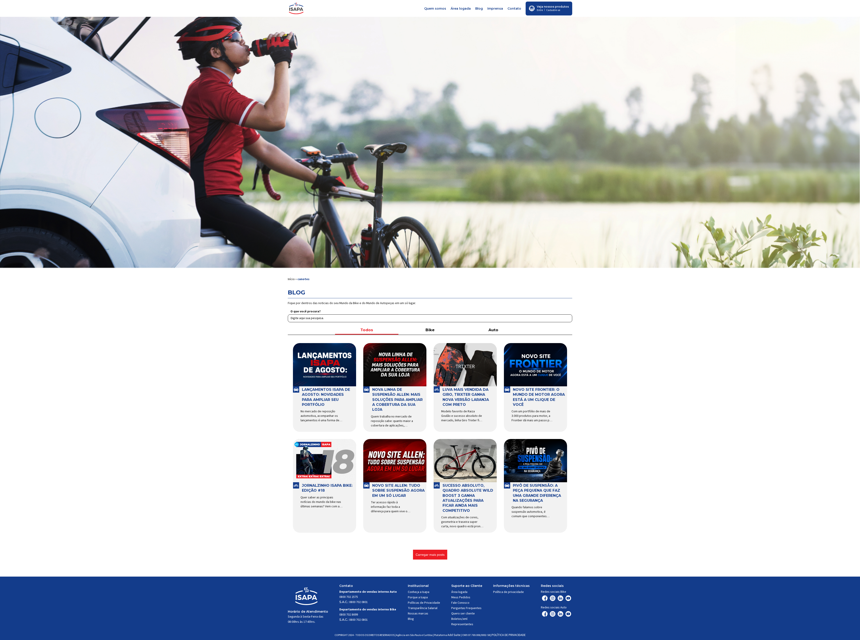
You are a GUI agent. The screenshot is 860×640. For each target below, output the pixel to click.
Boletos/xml (459, 619)
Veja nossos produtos (553, 6)
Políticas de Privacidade (424, 603)
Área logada (461, 8)
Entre (540, 10)
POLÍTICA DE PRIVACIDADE (509, 635)
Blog (479, 8)
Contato (514, 8)
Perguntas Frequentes (466, 608)
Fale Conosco (460, 603)
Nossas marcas (418, 613)
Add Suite (453, 635)
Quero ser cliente (463, 613)
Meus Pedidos (460, 597)
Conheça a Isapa (418, 592)
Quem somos (435, 8)
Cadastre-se (553, 10)
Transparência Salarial (422, 608)
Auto (493, 330)
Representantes (462, 624)
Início (291, 279)
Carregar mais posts (430, 554)
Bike (430, 330)
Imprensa (495, 8)
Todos (366, 330)
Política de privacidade (508, 592)
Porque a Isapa (418, 597)
